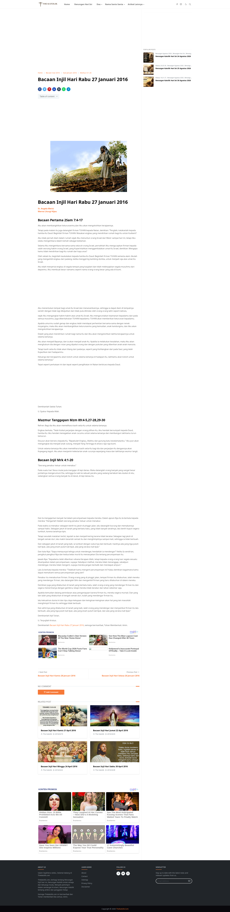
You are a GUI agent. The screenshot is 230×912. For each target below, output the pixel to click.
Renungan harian (192, 54)
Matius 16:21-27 (161, 78)
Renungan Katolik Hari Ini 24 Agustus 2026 (173, 56)
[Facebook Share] (40, 89)
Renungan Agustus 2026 (163, 54)
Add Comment (52, 692)
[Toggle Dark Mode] (186, 4)
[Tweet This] (44, 89)
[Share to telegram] (68, 89)
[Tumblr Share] (59, 89)
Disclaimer (85, 887)
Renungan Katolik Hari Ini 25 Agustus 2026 (173, 68)
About (83, 873)
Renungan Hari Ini (179, 54)
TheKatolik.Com (122, 909)
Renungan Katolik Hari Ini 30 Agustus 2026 (173, 80)
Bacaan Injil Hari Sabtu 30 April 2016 (110, 766)
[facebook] (177, 4)
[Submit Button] (189, 881)
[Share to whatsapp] (64, 89)
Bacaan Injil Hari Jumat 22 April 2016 (110, 730)
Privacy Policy (86, 883)
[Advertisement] (88, 121)
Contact (84, 876)
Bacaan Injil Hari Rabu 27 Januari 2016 (67, 625)
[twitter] (123, 873)
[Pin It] (49, 89)
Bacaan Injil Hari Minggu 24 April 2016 (59, 766)
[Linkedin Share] (54, 89)
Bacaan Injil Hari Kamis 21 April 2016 (58, 730)
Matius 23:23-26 (161, 66)
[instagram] (181, 4)
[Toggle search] (190, 4)
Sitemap (84, 880)
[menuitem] (67, 4)
